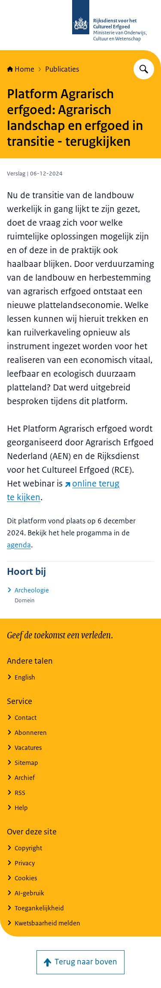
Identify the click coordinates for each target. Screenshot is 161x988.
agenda (19, 545)
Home (24, 69)
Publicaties (62, 69)
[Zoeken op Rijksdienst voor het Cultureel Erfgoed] (144, 69)
